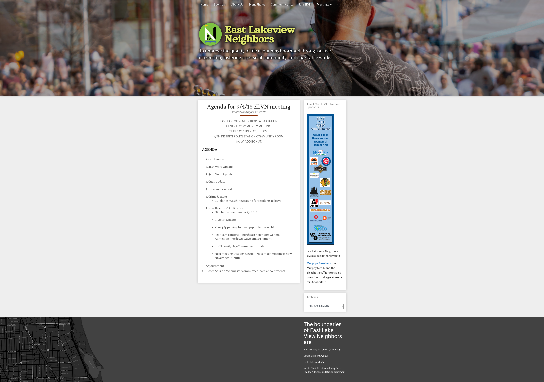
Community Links (282, 4)
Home (204, 4)
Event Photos (257, 4)
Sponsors (220, 4)
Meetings (323, 4)
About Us (237, 4)
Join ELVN (305, 4)
